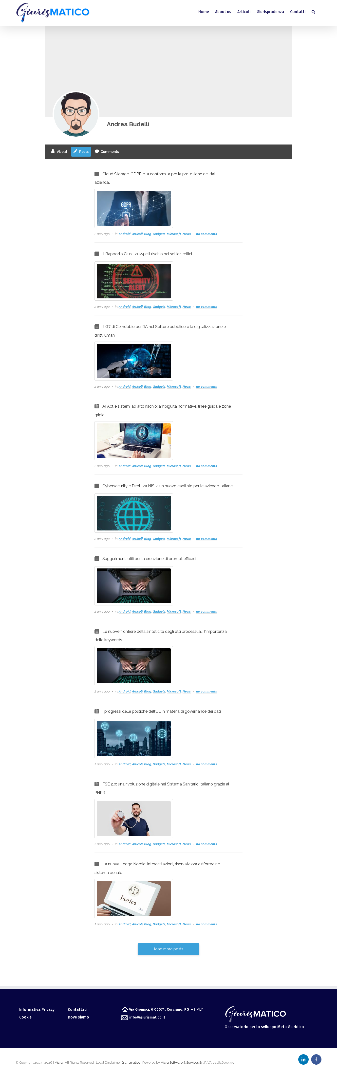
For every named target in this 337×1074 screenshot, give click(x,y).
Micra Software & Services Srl (182, 1062)
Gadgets (159, 234)
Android (125, 234)
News (187, 234)
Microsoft (174, 234)
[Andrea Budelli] (76, 114)
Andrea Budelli (128, 124)
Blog (147, 234)
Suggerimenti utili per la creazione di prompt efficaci (149, 558)
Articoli (137, 234)
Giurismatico (131, 1062)
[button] (313, 11)
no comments (206, 234)
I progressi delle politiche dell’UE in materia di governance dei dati (161, 711)
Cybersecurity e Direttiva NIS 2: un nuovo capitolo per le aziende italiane (167, 486)
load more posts (168, 949)
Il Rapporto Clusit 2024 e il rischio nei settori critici (147, 254)
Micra (59, 1062)
